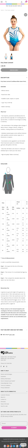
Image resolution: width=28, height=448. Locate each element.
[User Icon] (21, 2)
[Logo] (14, 2)
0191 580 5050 (8, 363)
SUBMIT (14, 427)
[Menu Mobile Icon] (2, 2)
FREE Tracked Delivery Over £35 (14, 6)
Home (2, 10)
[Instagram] (6, 366)
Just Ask (12, 334)
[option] (14, 32)
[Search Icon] (6, 2)
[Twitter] (3, 366)
